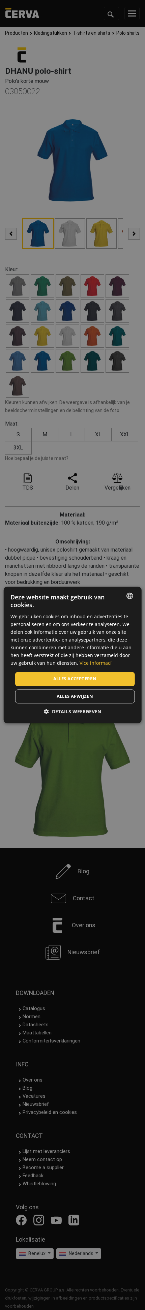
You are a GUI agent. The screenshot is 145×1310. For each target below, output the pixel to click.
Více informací (96, 663)
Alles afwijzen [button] (75, 696)
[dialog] (73, 655)
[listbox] (129, 595)
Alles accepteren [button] (74, 679)
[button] (72, 712)
